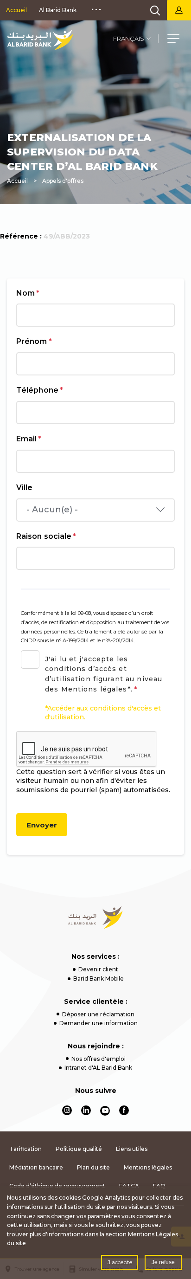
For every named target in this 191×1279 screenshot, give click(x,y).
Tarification (25, 1148)
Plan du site (93, 1167)
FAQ (159, 1185)
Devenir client (98, 969)
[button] (173, 40)
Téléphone (39, 390)
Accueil (16, 9)
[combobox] (95, 510)
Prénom (34, 341)
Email (29, 438)
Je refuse (163, 1262)
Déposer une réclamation (98, 1014)
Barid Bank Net (179, 10)
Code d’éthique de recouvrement (57, 1185)
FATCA (129, 1185)
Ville (24, 487)
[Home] (95, 917)
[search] (155, 10)
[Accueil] (40, 40)
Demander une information (98, 1023)
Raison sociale (46, 536)
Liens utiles (131, 1148)
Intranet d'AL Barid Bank (98, 1067)
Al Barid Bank (57, 9)
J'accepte (120, 1262)
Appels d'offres (62, 180)
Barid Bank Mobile (98, 978)
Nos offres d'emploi (98, 1058)
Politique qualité (79, 1148)
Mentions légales (148, 1167)
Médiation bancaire (36, 1167)
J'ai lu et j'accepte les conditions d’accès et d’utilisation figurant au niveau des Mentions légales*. (103, 674)
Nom (27, 293)
